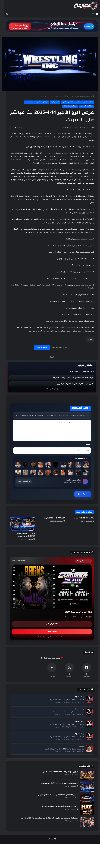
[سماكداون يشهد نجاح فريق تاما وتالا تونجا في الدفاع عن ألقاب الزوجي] (87, 822)
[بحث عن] (7, 14)
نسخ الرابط (42, 347)
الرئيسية (89, 96)
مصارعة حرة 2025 (70, 106)
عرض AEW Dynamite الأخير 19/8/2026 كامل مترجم (58, 795)
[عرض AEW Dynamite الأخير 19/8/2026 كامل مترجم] (87, 799)
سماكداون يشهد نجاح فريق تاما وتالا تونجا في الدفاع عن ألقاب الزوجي (49, 818)
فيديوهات (28, 102)
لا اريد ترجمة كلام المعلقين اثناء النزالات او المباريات (74, 384)
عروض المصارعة (42, 102)
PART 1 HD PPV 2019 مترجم (83, 518)
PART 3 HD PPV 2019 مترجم (54, 518)
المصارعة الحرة (67, 102)
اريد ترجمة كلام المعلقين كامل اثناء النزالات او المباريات (73, 377)
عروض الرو (55, 102)
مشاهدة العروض (86, 106)
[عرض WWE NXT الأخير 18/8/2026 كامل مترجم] (87, 810)
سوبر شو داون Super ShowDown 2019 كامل (60, 772)
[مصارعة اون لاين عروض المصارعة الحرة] (85, 6)
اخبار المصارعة (80, 96)
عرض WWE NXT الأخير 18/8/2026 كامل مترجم (60, 807)
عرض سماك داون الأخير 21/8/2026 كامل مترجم (59, 783)
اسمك (88, 444)
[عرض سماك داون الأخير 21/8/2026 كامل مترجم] (22, 524)
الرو (78, 102)
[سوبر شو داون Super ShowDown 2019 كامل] (87, 775)
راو (89, 340)
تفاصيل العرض (52, 631)
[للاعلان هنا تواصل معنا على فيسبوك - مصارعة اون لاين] (52, 26)
